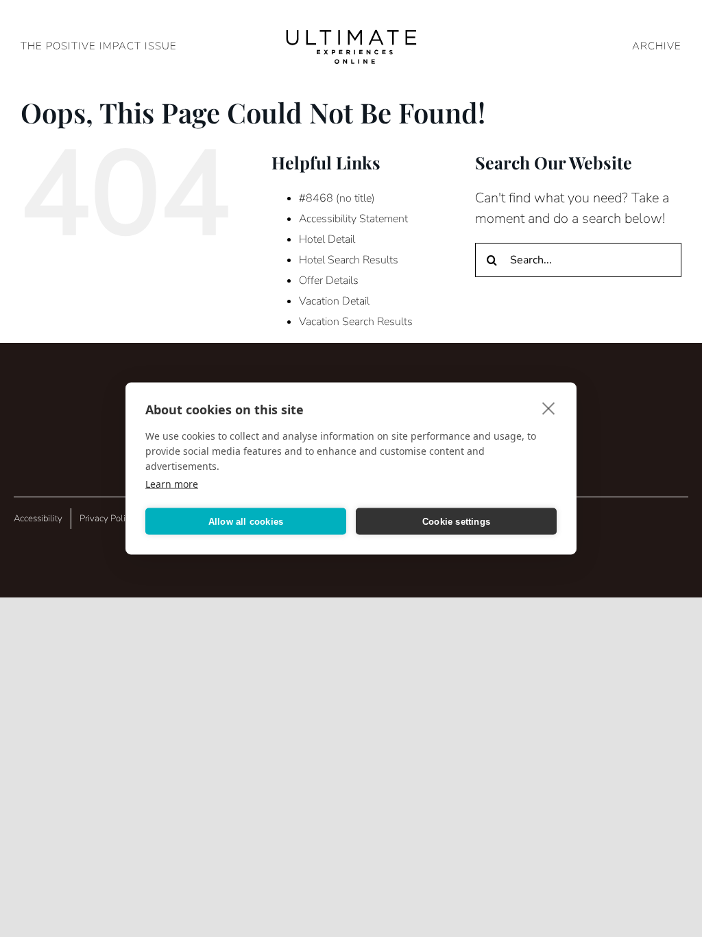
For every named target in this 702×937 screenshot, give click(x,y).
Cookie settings (456, 521)
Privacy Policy (107, 518)
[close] (548, 408)
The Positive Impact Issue (99, 46)
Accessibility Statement (353, 218)
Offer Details (329, 280)
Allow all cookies (245, 521)
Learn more (171, 483)
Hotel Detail (327, 239)
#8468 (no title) (337, 198)
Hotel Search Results (348, 260)
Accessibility (38, 518)
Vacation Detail (334, 301)
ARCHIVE (656, 46)
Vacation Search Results (356, 321)
